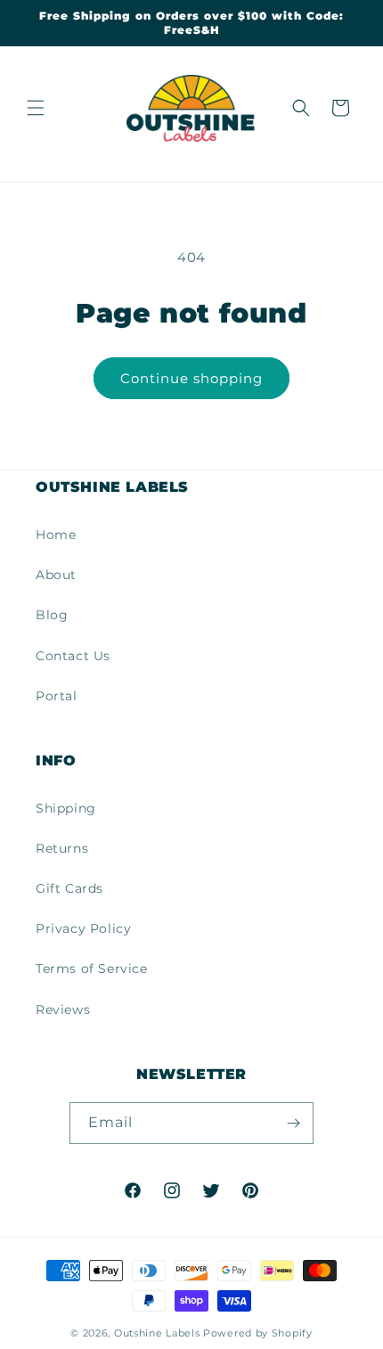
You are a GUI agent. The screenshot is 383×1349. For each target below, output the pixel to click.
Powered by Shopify (258, 1333)
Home (56, 535)
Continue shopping (191, 378)
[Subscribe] (293, 1123)
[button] (35, 107)
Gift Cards (69, 888)
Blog (52, 615)
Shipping (66, 808)
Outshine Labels (157, 1333)
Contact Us (73, 656)
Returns (62, 848)
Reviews (63, 1010)
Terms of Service (92, 969)
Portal (56, 696)
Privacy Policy (83, 928)
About (56, 575)
